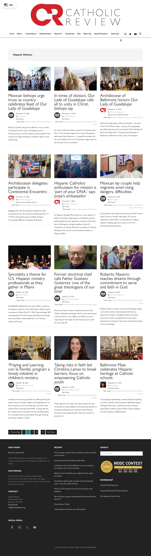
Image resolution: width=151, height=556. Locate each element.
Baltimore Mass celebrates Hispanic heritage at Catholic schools (116, 371)
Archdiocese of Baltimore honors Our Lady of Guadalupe (119, 100)
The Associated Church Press (110, 496)
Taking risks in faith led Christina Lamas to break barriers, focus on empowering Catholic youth (75, 373)
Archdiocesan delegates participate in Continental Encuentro (28, 187)
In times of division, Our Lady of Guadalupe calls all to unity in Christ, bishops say (74, 102)
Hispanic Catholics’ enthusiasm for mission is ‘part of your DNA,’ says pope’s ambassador (75, 189)
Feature (72, 122)
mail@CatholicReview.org (16, 508)
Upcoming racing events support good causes (69, 460)
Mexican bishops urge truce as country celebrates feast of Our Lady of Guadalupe (27, 102)
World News (46, 122)
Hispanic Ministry (31, 122)
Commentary (30, 34)
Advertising (69, 34)
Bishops (66, 122)
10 (43, 432)
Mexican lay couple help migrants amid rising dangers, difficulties (120, 187)
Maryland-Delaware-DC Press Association (114, 491)
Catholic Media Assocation (109, 485)
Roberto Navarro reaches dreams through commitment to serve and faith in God (120, 280)
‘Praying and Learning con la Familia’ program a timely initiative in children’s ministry (29, 371)
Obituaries (83, 305)
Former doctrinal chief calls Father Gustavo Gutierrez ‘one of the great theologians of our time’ (74, 283)
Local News (134, 117)
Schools (140, 394)
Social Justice (133, 300)
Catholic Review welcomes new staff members (70, 509)
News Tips (87, 34)
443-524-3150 (12, 505)
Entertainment (45, 34)
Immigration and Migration (133, 205)
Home (11, 34)
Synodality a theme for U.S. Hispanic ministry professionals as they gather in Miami (27, 280)
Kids (79, 34)
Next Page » (51, 432)
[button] (140, 34)
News (19, 34)
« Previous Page (15, 432)
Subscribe (115, 34)
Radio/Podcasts (100, 34)
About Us (58, 34)
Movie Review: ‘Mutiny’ (62, 504)
